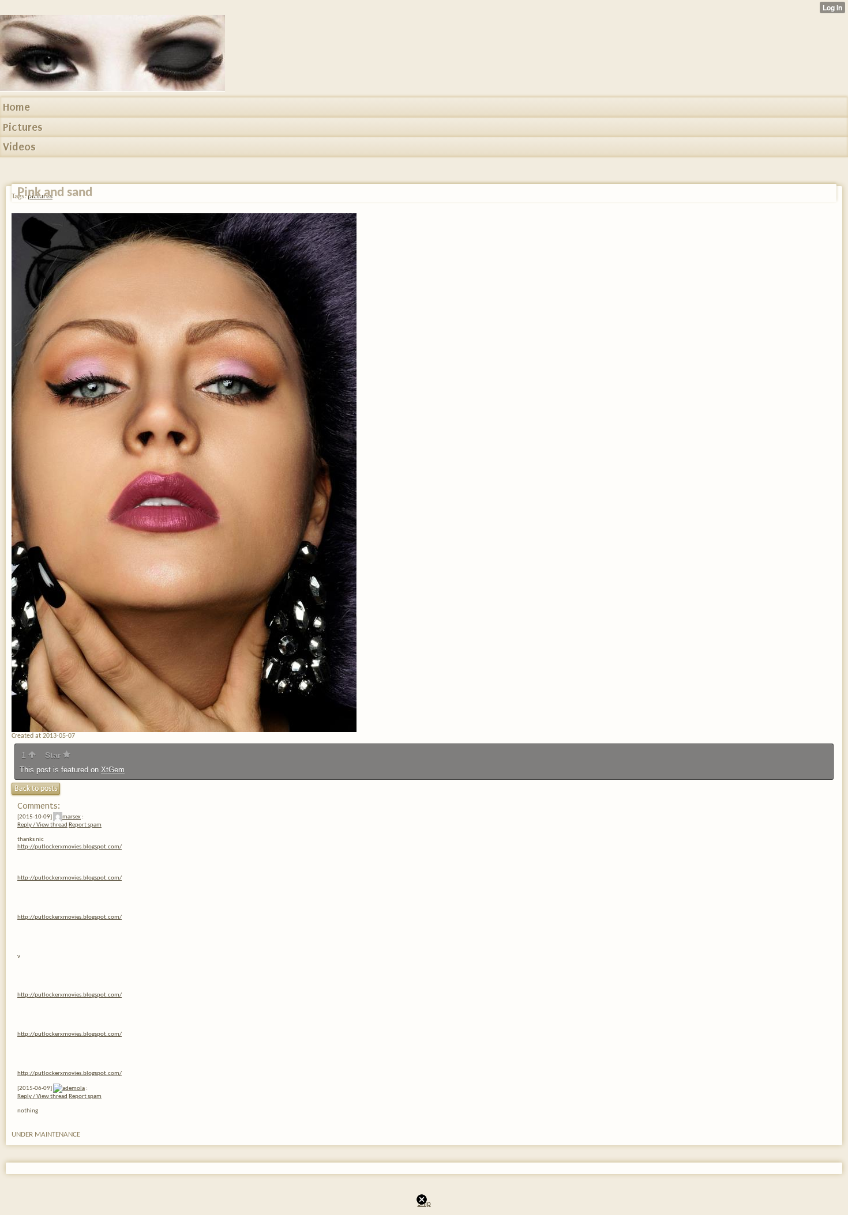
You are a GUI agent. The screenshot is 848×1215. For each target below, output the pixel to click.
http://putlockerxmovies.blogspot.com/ (69, 847)
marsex (71, 817)
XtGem (113, 769)
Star (54, 755)
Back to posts (35, 788)
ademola (73, 1088)
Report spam (85, 825)
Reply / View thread (42, 825)
